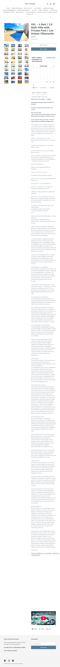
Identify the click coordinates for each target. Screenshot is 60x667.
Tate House (30, 4)
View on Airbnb (35, 553)
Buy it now (43, 49)
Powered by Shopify (18, 663)
